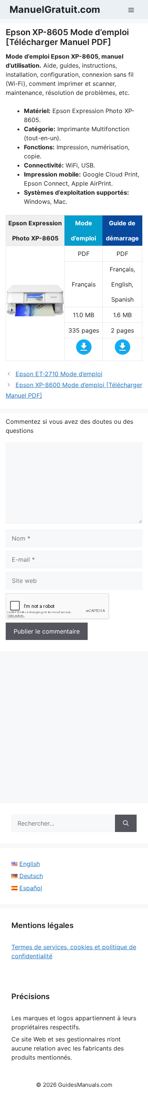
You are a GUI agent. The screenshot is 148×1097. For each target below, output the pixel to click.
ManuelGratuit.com (54, 9)
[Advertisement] (74, 729)
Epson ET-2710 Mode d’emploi (59, 374)
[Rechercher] (126, 823)
